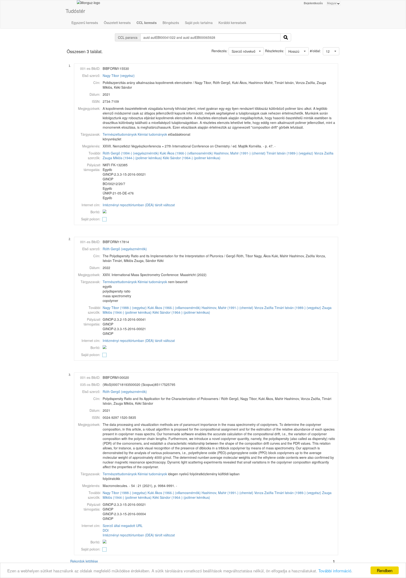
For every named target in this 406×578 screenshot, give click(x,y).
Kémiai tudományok (152, 134)
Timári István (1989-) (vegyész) (289, 153)
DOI (106, 530)
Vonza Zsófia (323, 153)
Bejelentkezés (313, 3)
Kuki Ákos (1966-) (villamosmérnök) (186, 153)
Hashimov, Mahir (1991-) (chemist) (239, 153)
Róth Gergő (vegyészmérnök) (125, 248)
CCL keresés (147, 22)
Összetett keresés (117, 22)
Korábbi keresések (232, 22)
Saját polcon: (90, 219)
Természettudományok (120, 134)
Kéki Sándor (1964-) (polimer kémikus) (191, 157)
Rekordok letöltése (84, 561)
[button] (331, 51)
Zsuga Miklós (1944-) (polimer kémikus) (132, 157)
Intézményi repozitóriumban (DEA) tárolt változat (139, 204)
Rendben (384, 570)
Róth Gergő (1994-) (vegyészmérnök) (131, 153)
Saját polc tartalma (199, 22)
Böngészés (171, 22)
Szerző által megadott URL (123, 525)
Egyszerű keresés (84, 22)
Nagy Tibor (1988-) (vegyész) (125, 307)
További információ (334, 571)
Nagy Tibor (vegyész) (119, 75)
